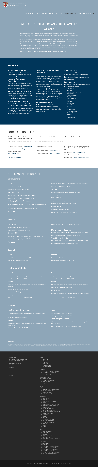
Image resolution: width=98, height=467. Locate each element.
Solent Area (45, 434)
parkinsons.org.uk (56, 297)
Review (44, 416)
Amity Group (45, 399)
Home (41, 386)
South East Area (46, 437)
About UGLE (45, 359)
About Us (28, 13)
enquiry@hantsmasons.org (15, 363)
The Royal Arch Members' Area (50, 453)
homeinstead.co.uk (56, 203)
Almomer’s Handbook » (18, 101)
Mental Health (71, 109)
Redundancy (70, 114)
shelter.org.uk (11, 328)
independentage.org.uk (14, 198)
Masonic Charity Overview (49, 410)
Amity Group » (70, 70)
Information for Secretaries (49, 372)
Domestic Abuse (71, 103)
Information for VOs (47, 374)
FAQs (44, 383)
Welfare (44, 426)
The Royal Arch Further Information (51, 452)
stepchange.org (12, 230)
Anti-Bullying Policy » (17, 70)
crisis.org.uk (54, 316)
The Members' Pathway (48, 419)
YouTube (11, 375)
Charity (44, 402)
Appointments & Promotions (49, 401)
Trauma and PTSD (71, 117)
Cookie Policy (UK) (44, 377)
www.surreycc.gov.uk (55, 150)
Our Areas (42, 429)
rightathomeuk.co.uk (56, 212)
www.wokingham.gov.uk (78, 155)
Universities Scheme (47, 392)
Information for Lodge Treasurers (51, 371)
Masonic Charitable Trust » (19, 91)
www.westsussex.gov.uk (43, 147)
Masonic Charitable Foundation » (16, 80)
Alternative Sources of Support (75, 92)
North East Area (46, 432)
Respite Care (70, 116)
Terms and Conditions (45, 443)
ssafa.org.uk (11, 260)
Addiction (69, 90)
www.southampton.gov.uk (14, 153)
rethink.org (11, 289)
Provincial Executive (47, 365)
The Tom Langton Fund (48, 422)
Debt (68, 100)
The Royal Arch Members (48, 420)
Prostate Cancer (71, 113)
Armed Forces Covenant (48, 380)
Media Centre (46, 362)
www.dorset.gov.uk (55, 153)
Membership (45, 363)
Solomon (45, 417)
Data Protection (71, 98)
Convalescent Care (72, 95)
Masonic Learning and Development (51, 411)
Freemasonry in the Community (50, 405)
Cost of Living (70, 97)
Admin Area (42, 369)
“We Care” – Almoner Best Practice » (47, 71)
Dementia (69, 101)
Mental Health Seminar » (47, 89)
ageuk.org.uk (11, 189)
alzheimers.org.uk (12, 297)
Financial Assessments (73, 105)
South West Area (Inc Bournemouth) (51, 438)
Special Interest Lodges (48, 390)
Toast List (45, 423)
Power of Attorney (72, 111)
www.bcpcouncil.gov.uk (51, 156)
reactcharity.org (55, 279)
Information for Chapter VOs (49, 447)
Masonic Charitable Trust (48, 408)
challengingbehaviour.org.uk (15, 208)
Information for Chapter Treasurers (51, 446)
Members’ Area (69, 13)
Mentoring (45, 414)
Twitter (44, 425)
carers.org (54, 186)
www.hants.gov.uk (27, 146)
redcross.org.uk (55, 260)
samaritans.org (12, 279)
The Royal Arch (84, 13)
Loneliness (70, 108)
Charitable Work (46, 381)
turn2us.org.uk (55, 227)
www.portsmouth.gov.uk (14, 157)
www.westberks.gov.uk (79, 152)
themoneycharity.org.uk (57, 243)
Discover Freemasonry (43, 13)
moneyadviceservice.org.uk (58, 235)
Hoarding (69, 106)
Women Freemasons (47, 393)
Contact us (11, 367)
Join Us (58, 13)
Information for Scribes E (49, 450)
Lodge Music (46, 407)
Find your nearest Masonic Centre (51, 389)
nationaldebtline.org (13, 239)
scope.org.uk (54, 287)
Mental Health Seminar (48, 413)
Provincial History (47, 366)
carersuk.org (54, 195)
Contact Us (45, 360)
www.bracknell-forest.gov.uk (81, 157)
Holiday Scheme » (44, 102)
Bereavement (70, 93)
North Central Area (47, 431)
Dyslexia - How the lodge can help (51, 404)
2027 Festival (46, 398)
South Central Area (47, 435)
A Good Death (70, 89)
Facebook (11, 370)
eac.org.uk (10, 317)
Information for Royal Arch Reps (50, 449)
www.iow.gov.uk (24, 149)
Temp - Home (43, 441)
